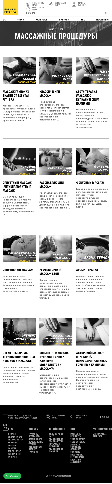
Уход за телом (77, 439)
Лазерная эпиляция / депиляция (75, 447)
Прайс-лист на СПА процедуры (56, 440)
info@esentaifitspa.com (26, 418)
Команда (12, 443)
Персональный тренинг (36, 443)
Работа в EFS (14, 454)
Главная (50, 29)
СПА (61, 29)
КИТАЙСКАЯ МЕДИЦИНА (54, 445)
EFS (10, 429)
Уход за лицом (77, 442)
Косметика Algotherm (75, 461)
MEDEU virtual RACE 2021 (100, 435)
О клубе (12, 434)
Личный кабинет (82, 4)
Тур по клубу (14, 451)
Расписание (41, 19)
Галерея (12, 445)
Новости (12, 448)
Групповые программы (35, 435)
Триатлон (33, 452)
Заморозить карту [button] (60, 4)
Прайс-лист (57, 429)
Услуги (33, 429)
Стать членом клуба (38, 4)
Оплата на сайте (16, 437)
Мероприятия (102, 429)
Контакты (13, 457)
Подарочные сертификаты (77, 456)
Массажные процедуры (76, 435)
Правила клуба (15, 440)
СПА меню (75, 452)
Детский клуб (35, 439)
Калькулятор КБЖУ (38, 9)
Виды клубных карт (56, 435)
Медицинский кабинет (35, 448)
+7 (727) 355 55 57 (24, 415)
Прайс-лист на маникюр (56, 450)
